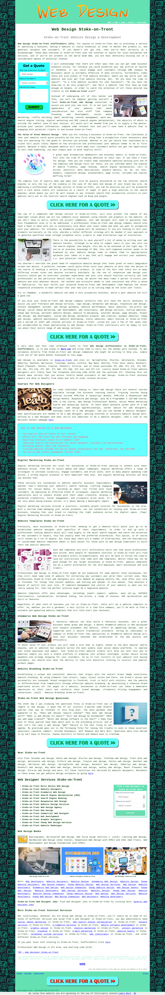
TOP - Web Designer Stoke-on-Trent (38, 952)
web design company (120, 223)
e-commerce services (64, 925)
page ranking (89, 167)
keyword (106, 170)
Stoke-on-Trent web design (76, 102)
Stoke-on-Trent (78, 91)
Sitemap (19, 973)
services (67, 322)
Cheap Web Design (124, 891)
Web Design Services (108, 884)
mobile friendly (67, 167)
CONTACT (131, 22)
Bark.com (66, 349)
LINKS (116, 22)
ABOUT (123, 22)
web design (108, 375)
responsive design (75, 173)
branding (42, 931)
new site (82, 105)
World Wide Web (83, 56)
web (61, 301)
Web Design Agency (127, 888)
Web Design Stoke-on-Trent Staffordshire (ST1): (47, 44)
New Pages (28, 973)
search (100, 193)
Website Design (80, 881)
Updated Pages (39, 973)
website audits (126, 931)
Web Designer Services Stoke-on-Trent (50, 779)
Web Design (24, 360)
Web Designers (90, 897)
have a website (127, 126)
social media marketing (32, 922)
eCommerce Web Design (104, 881)
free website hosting (92, 79)
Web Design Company (53, 884)
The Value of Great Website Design (38, 135)
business (103, 293)
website (66, 47)
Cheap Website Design (80, 884)
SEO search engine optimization (92, 922)
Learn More (125, 993)
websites (98, 158)
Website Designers (57, 881)
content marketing (132, 928)
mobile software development (118, 925)
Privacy (145, 973)
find (26, 758)
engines (22, 193)
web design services (112, 310)
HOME (109, 22)
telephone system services (47, 934)
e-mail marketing (82, 931)
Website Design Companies (48, 894)
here (51, 420)
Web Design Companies (73, 888)
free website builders (96, 76)
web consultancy (99, 934)
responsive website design (85, 263)
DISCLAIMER (141, 22)
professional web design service (52, 187)
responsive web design (133, 304)
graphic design (39, 928)
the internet (96, 53)
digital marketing (85, 928)
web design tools (79, 164)
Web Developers (35, 881)
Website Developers (46, 891)
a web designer (81, 919)
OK (135, 993)
